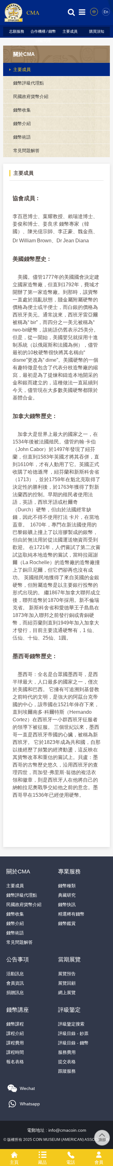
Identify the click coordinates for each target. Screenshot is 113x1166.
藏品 (42, 1153)
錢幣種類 (67, 885)
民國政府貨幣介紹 (30, 96)
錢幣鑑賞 (67, 923)
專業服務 (69, 871)
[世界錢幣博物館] (21, 21)
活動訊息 (15, 973)
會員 (99, 1153)
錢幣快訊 (67, 904)
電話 (70, 1153)
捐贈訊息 (15, 992)
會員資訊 (15, 983)
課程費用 (15, 1042)
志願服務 (16, 31)
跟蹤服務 (67, 1071)
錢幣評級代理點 (28, 82)
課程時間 (15, 1052)
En (106, 12)
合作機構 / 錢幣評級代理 (43, 32)
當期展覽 (69, 959)
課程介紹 (15, 1033)
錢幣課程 (15, 1023)
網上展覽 (67, 992)
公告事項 (17, 959)
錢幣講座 (17, 1010)
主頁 (14, 1153)
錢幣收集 (22, 110)
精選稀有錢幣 (71, 913)
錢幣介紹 (22, 123)
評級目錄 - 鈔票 (73, 1033)
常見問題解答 (26, 150)
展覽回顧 (67, 983)
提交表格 (67, 1061)
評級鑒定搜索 (71, 1023)
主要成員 (70, 31)
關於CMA (24, 54)
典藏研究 (67, 895)
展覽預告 (67, 973)
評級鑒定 (69, 1010)
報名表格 (15, 1061)
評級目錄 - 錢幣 (73, 1042)
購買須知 (96, 31)
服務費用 (67, 1052)
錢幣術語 (22, 137)
